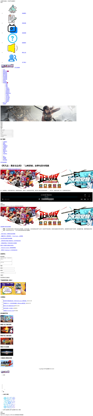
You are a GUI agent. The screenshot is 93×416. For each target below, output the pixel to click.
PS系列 (7, 101)
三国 (4, 152)
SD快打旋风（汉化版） (8, 308)
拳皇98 (4, 157)
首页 (4, 69)
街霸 (7, 86)
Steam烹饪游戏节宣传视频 (6, 238)
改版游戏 (5, 79)
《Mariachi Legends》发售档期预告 (8, 247)
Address (2, 272)
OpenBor (5, 81)
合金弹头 (8, 90)
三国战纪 (8, 89)
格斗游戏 (5, 75)
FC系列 (7, 94)
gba (3, 156)
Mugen (4, 80)
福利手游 (6, 71)
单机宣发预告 (15, 169)
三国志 (4, 148)
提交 (2, 275)
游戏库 (4, 103)
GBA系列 (8, 97)
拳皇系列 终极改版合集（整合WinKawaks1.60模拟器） (15, 300)
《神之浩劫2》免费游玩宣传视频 (8, 233)
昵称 (2, 268)
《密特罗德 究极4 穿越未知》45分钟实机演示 (11, 240)
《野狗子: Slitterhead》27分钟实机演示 (9, 250)
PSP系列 (7, 99)
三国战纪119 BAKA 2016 (8, 310)
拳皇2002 (5, 151)
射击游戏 (5, 76)
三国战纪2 (5, 145)
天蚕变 (4, 158)
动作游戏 (5, 77)
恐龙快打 (8, 91)
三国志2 (7, 87)
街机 (7, 84)
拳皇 (7, 85)
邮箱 (2, 270)
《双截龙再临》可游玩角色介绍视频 (9, 243)
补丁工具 (5, 102)
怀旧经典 (5, 82)
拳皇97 (4, 149)
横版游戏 (5, 73)
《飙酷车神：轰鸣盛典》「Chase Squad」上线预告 (12, 236)
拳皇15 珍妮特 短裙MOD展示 (7, 245)
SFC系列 (7, 98)
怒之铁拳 (5, 159)
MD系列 (7, 95)
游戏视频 (5, 162)
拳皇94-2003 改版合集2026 (9, 305)
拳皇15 (4, 144)
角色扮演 (5, 72)
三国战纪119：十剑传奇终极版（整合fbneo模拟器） (14, 303)
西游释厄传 (8, 93)
